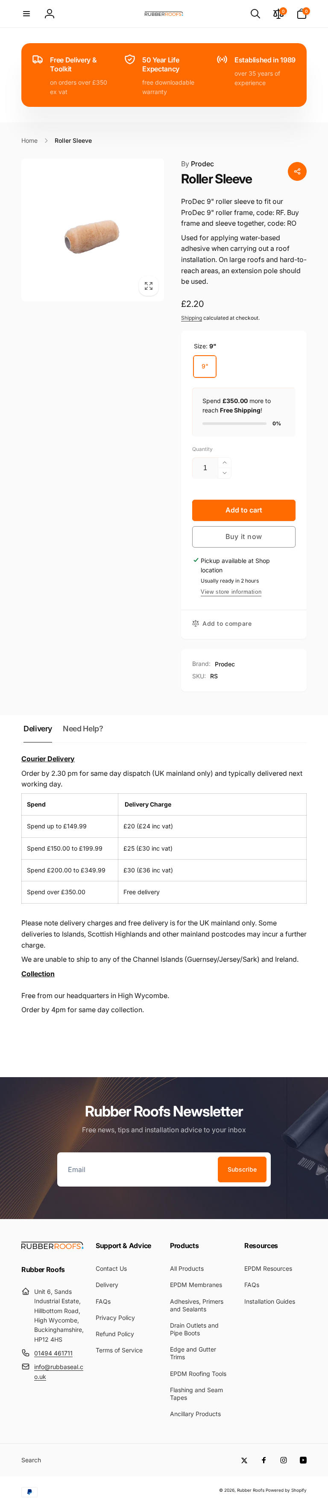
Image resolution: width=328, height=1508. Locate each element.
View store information (231, 592)
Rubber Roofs (250, 1490)
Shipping (191, 318)
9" (205, 366)
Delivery (37, 728)
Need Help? (83, 728)
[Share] (297, 171)
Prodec (197, 163)
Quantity (202, 449)
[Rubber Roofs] (52, 1246)
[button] (26, 13)
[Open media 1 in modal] (92, 230)
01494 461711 (53, 1353)
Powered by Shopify (286, 1490)
